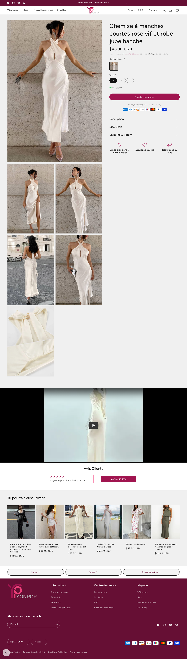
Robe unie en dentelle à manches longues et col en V (166, 546)
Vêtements (12, 10)
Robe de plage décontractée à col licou (77, 546)
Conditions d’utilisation (57, 652)
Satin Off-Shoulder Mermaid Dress (106, 545)
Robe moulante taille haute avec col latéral (49, 545)
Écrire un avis (118, 478)
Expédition (56, 602)
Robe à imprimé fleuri (136, 544)
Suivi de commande (104, 607)
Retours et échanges (61, 607)
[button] (164, 10)
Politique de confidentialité (34, 652)
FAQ (96, 602)
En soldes (61, 10)
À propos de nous (59, 592)
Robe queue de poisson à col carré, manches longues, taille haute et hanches (21, 548)
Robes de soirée (150, 572)
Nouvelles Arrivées (43, 10)
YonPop (17, 652)
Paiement (55, 597)
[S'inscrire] (56, 624)
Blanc (34, 572)
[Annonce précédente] (60, 3)
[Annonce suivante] (127, 3)
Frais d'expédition (131, 54)
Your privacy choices (78, 652)
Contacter (99, 597)
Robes (92, 572)
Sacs (26, 10)
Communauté (101, 592)
